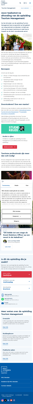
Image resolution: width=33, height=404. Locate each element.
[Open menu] (30, 3)
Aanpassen (16, 216)
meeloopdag (9, 281)
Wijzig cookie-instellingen (7, 395)
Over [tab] (27, 185)
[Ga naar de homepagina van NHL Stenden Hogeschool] (4, 3)
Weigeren (16, 221)
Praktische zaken (9, 350)
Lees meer (8, 246)
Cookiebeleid (18, 395)
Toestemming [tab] (6, 185)
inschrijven (7, 274)
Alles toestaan (16, 211)
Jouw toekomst (25, 8)
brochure (7, 288)
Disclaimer (25, 395)
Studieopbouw (8, 333)
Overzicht (6, 318)
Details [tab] (16, 185)
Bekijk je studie (8, 147)
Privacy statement (6, 396)
